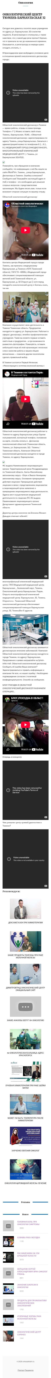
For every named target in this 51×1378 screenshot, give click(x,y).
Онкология (25, 2)
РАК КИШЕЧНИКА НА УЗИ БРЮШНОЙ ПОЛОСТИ (28, 1254)
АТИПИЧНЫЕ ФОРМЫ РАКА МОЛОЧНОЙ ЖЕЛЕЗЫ (29, 1317)
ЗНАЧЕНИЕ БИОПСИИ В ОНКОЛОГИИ (27, 1286)
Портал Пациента (25, 1370)
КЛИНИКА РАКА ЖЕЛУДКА (28, 1237)
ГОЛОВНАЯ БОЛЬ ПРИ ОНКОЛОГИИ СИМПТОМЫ (28, 1223)
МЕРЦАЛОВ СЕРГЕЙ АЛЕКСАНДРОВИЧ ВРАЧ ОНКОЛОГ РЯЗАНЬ (32, 1271)
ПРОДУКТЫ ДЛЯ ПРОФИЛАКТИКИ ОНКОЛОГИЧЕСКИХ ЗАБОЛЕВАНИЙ (32, 1303)
